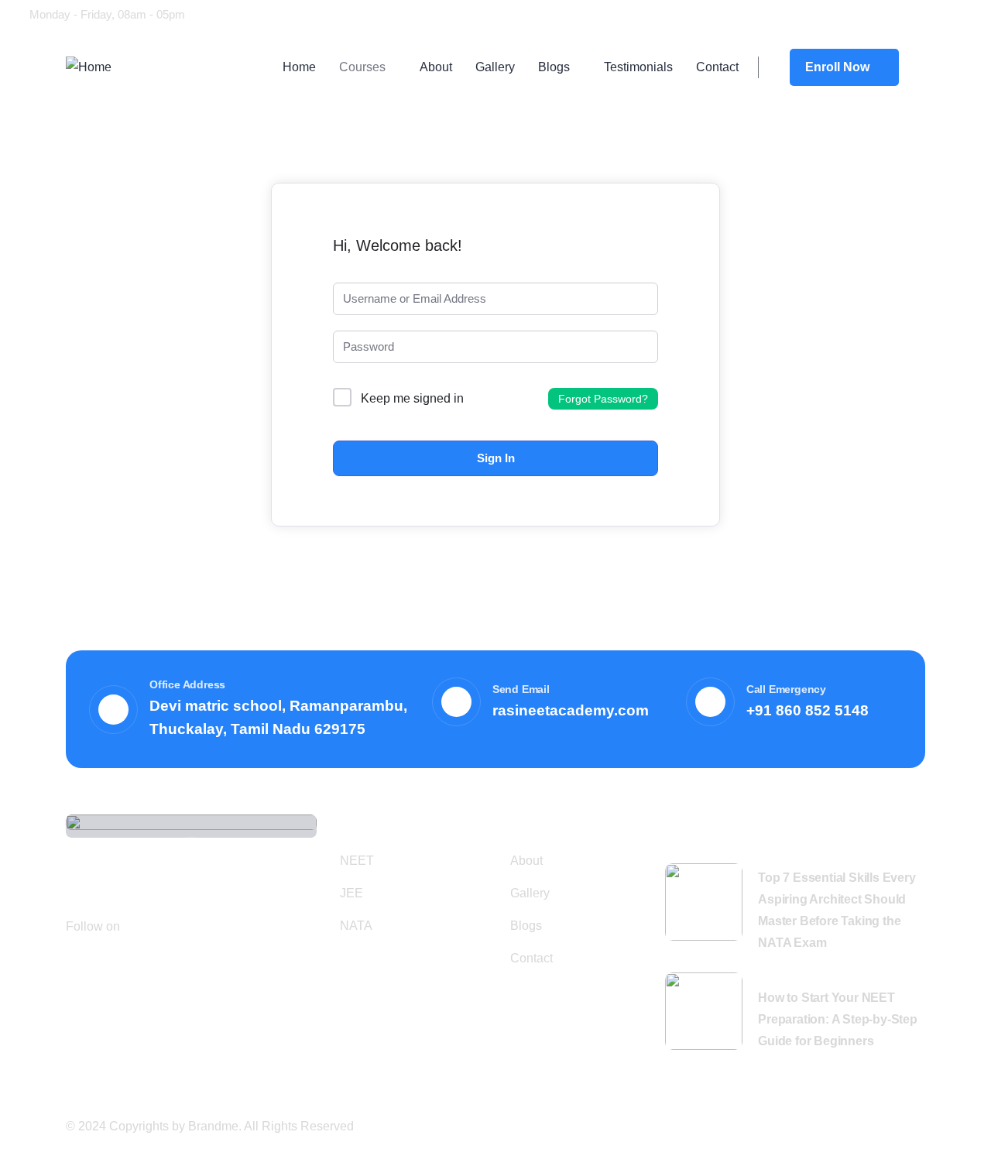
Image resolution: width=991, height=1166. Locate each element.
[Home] (88, 67)
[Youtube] (833, 13)
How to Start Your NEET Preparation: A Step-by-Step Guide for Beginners (837, 1019)
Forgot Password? (603, 399)
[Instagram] (862, 13)
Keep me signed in (412, 398)
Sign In (496, 458)
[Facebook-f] (140, 925)
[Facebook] (803, 13)
